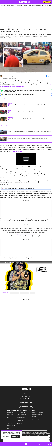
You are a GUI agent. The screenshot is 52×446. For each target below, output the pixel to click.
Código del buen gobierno (21, 417)
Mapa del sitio (19, 423)
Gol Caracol (9, 415)
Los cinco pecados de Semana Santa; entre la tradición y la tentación (25, 111)
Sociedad (9, 110)
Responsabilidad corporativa (37, 414)
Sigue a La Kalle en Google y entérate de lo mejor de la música (19, 188)
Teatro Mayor (9, 423)
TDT (17, 415)
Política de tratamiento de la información (37, 416)
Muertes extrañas (14, 293)
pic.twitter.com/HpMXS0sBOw (26, 234)
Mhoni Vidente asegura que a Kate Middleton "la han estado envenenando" (26, 118)
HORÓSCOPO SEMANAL (10, 5)
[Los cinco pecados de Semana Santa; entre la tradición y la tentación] (3, 112)
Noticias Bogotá (24, 293)
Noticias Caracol (10, 412)
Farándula (10, 103)
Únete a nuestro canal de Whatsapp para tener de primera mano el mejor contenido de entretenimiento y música (24, 91)
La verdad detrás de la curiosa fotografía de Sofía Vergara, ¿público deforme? (27, 104)
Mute (39, 444)
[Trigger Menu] (2, 2)
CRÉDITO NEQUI (32, 5)
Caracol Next (9, 428)
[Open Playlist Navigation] (50, 444)
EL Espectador (9, 422)
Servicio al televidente (21, 412)
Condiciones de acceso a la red (37, 412)
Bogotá (32, 293)
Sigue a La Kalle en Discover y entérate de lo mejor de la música (19, 94)
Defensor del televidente (21, 414)
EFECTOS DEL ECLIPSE (40, 5)
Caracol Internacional (11, 425)
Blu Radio (8, 417)
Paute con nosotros (20, 422)
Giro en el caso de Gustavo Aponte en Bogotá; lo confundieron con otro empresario (28, 138)
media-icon (26, 444)
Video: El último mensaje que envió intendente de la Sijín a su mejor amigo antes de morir (29, 131)
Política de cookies (35, 418)
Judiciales (10, 130)
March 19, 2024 (37, 236)
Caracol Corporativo (10, 426)
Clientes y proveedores (21, 420)
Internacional (10, 117)
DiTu (7, 420)
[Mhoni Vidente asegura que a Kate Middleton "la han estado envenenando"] (3, 119)
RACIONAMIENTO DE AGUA (22, 5)
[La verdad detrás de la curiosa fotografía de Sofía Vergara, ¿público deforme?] (3, 105)
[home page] (26, 2)
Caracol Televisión (10, 414)
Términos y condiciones (36, 419)
